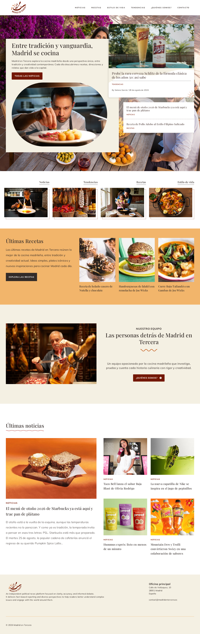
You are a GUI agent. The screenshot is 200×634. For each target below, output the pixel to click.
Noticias (80, 7)
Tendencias (138, 7)
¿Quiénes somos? (161, 7)
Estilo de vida (116, 7)
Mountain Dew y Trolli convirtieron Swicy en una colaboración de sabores (168, 549)
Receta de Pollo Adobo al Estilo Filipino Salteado (155, 124)
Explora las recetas (21, 277)
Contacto (183, 7)
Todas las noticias (27, 76)
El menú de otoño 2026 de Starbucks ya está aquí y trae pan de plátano (157, 108)
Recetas (96, 7)
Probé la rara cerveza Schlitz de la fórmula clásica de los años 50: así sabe (149, 75)
